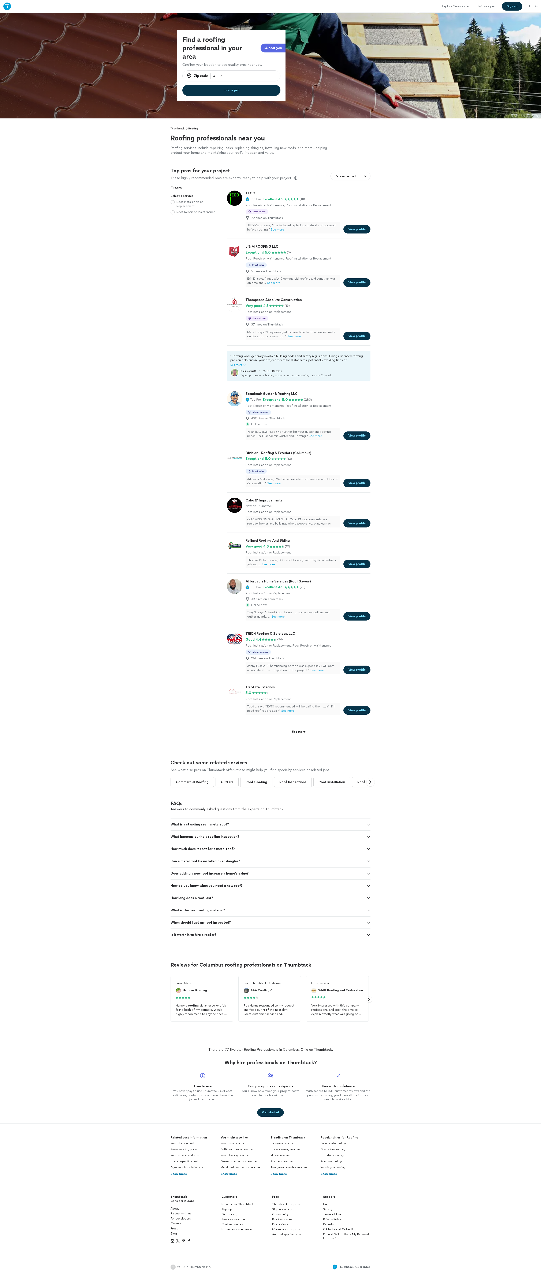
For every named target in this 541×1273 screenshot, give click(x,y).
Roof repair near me (233, 1143)
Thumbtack (177, 128)
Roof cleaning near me (235, 1155)
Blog (174, 1233)
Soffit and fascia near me (237, 1149)
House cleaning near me (285, 1149)
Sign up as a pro (283, 1209)
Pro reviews (280, 1224)
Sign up (226, 1209)
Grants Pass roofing (333, 1149)
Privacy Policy (332, 1219)
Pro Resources (282, 1219)
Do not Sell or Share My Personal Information (346, 1236)
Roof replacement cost (185, 1155)
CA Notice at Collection (339, 1229)
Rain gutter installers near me (288, 1167)
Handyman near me (282, 1143)
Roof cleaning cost (182, 1143)
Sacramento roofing (333, 1143)
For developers (181, 1218)
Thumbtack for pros (286, 1204)
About (175, 1208)
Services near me (233, 1219)
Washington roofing (333, 1167)
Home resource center (237, 1229)
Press (174, 1228)
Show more (179, 1174)
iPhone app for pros (286, 1229)
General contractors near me (239, 1161)
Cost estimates (232, 1224)
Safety (327, 1209)
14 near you (273, 48)
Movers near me (280, 1155)
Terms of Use (332, 1214)
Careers (176, 1223)
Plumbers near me (281, 1161)
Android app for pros (286, 1234)
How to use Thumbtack (237, 1204)
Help (326, 1204)
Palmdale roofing (331, 1161)
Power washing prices (184, 1149)
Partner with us (181, 1213)
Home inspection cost (184, 1161)
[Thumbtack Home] (7, 6)
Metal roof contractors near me (240, 1167)
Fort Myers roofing (332, 1155)
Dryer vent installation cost (188, 1167)
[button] (253, 199)
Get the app (229, 1214)
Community (280, 1214)
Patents (328, 1224)
